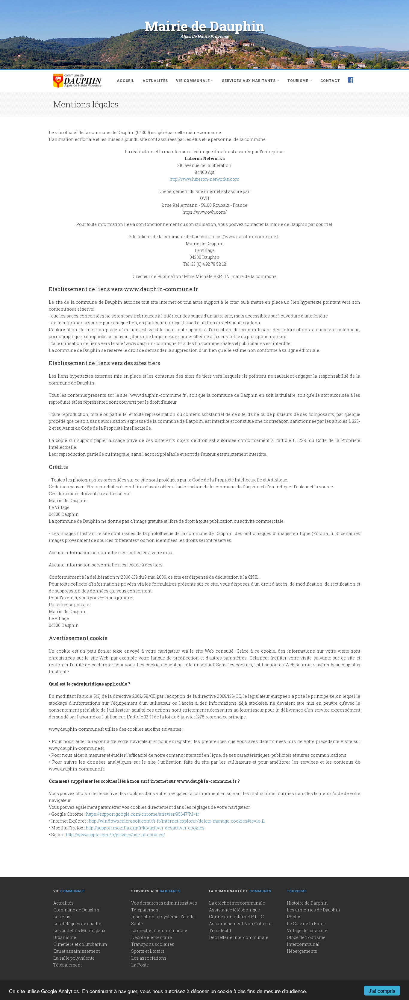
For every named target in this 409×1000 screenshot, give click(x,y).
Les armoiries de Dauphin (313, 910)
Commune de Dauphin (76, 910)
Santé (137, 923)
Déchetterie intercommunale (238, 937)
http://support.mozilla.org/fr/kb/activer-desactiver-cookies (145, 828)
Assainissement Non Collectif (240, 923)
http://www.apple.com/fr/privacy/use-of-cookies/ (115, 835)
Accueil (125, 81)
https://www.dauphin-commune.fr (246, 236)
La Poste (140, 965)
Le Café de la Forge (306, 923)
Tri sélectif (220, 930)
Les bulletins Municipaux (79, 930)
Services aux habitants (248, 81)
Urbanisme (64, 937)
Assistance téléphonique (234, 910)
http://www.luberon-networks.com (204, 179)
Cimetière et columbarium (80, 944)
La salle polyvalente (74, 958)
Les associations (148, 958)
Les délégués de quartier (78, 923)
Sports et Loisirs (148, 951)
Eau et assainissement (76, 951)
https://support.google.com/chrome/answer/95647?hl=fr (142, 814)
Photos (294, 917)
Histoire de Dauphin (307, 903)
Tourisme (297, 81)
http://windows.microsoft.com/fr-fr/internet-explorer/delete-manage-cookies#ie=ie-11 (177, 821)
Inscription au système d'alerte (163, 917)
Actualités (155, 81)
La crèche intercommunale (159, 930)
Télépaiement (67, 965)
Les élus (61, 917)
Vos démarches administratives (164, 903)
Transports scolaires (152, 944)
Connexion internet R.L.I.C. (237, 917)
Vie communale (193, 81)
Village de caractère (307, 930)
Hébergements (302, 951)
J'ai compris (382, 990)
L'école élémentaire (151, 937)
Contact (330, 81)
